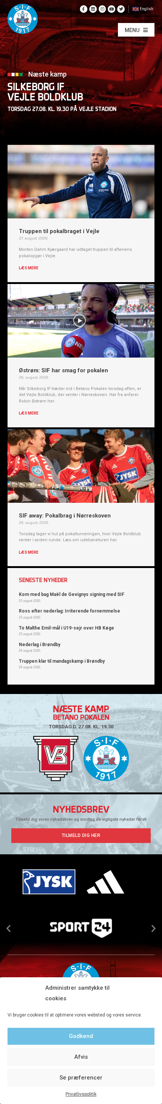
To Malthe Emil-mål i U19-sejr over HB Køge (66, 628)
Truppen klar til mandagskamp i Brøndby (62, 661)
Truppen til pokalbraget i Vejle (59, 231)
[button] (136, 30)
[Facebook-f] (83, 9)
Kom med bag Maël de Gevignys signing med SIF (71, 594)
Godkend (81, 1036)
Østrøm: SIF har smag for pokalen (63, 370)
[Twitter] (121, 9)
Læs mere (28, 268)
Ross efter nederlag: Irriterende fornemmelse (69, 611)
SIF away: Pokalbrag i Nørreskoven (65, 515)
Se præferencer (81, 1077)
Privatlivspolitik (81, 1094)
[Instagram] (102, 9)
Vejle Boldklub (45, 98)
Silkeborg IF (36, 87)
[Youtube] (111, 9)
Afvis (81, 1056)
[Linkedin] (93, 9)
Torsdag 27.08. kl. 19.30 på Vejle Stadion (62, 109)
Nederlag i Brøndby (39, 644)
